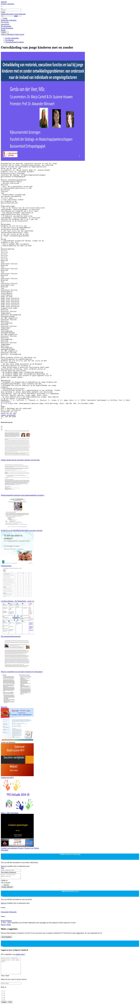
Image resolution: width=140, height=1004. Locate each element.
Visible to (4, 880)
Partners (9, 921)
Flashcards (5, 20)
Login (3, 12)
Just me (6, 885)
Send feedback (6, 937)
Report (3, 921)
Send (10, 1002)
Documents (5, 912)
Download (4, 850)
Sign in (3, 866)
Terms (9, 925)
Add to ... (5, 32)
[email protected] (8, 415)
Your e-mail (5, 975)
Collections (12, 20)
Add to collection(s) (8, 34)
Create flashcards (19, 14)
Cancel (4, 1002)
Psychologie (9, 40)
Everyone (7, 883)
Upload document (7, 14)
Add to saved (19, 34)
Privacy (4, 925)
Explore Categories (7, 4)
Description (8, 872)
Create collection (7, 887)
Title (2, 868)
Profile (3, 30)
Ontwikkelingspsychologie (14, 42)
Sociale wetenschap (12, 38)
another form (20, 954)
